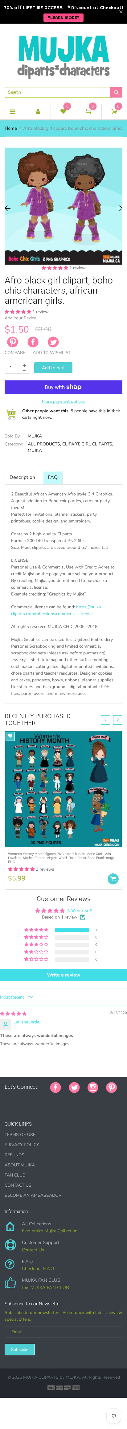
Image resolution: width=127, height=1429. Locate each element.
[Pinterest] (111, 1087)
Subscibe (19, 1349)
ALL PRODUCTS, (44, 444)
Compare (15, 353)
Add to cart (53, 368)
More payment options (63, 401)
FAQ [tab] (53, 477)
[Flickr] (30, 1097)
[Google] (7, 1097)
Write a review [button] (63, 975)
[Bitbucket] (38, 1097)
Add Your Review (21, 318)
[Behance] (91, 1097)
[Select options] (113, 879)
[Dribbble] (53, 1097)
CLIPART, (71, 444)
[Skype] (76, 1097)
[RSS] (22, 1097)
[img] (13, 1014)
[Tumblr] (45, 1097)
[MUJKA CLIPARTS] (63, 54)
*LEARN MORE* (64, 17)
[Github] (14, 1097)
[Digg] (84, 1097)
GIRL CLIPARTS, (97, 444)
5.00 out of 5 (79, 911)
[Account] (37, 111)
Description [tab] (22, 477)
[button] (55, 268)
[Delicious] (68, 1097)
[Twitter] (53, 342)
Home (11, 128)
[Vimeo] (61, 1097)
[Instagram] (93, 1087)
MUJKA (35, 436)
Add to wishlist (52, 353)
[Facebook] (33, 342)
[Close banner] (121, 12)
